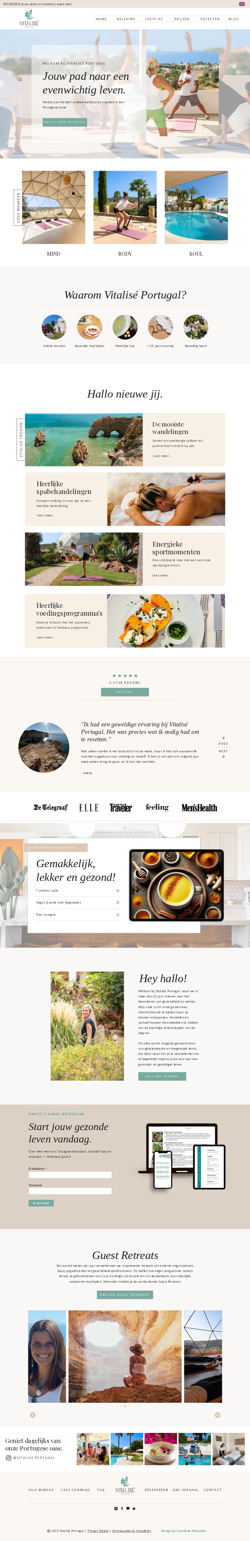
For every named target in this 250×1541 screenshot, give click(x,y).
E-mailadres (38, 1169)
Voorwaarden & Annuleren (131, 1531)
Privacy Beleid (98, 1531)
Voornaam (35, 1185)
